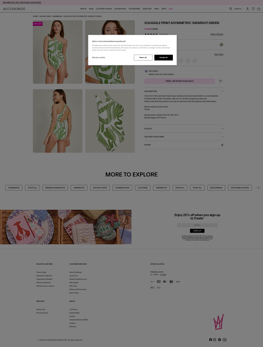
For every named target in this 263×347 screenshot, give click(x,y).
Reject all (143, 57)
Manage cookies (98, 57)
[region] (132, 50)
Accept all (164, 57)
